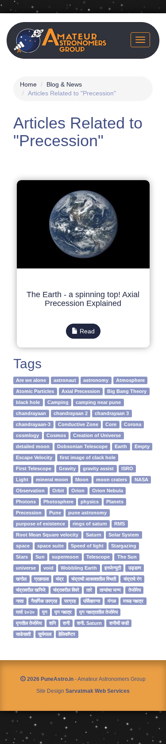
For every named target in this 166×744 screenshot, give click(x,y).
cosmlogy (27, 435)
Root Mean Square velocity (47, 534)
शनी (66, 623)
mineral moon (52, 479)
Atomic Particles (35, 391)
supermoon (65, 556)
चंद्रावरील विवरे (66, 590)
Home (28, 84)
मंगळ (112, 601)
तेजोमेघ (134, 590)
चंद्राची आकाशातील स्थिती (93, 579)
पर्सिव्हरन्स (91, 601)
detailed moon (33, 446)
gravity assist (98, 468)
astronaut (65, 380)
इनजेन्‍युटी (112, 567)
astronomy (95, 380)
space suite (50, 545)
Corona (132, 424)
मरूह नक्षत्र (133, 601)
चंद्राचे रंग (133, 579)
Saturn (93, 534)
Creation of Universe (97, 435)
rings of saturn (90, 523)
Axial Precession (81, 391)
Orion (78, 490)
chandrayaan (31, 413)
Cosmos (56, 435)
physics (90, 501)
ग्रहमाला (41, 579)
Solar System (123, 534)
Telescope (98, 556)
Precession (29, 512)
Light (22, 479)
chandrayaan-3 (33, 424)
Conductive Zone (78, 424)
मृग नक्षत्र (63, 612)
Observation (30, 490)
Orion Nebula (107, 490)
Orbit (58, 490)
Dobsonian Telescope (82, 446)
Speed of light (87, 545)
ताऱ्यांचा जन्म (110, 590)
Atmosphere (130, 380)
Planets (115, 501)
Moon (82, 479)
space (23, 545)
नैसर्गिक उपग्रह (44, 601)
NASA (141, 479)
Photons (26, 501)
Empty (142, 446)
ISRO (127, 468)
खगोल (21, 579)
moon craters (111, 479)
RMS (119, 523)
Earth (121, 446)
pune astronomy (87, 512)
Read (86, 331)
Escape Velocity (34, 457)
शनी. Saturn (89, 623)
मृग (44, 612)
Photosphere (58, 501)
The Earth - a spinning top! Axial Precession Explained (83, 299)
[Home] (60, 40)
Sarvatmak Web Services (98, 691)
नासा (19, 601)
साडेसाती (23, 634)
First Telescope (33, 468)
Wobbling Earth (79, 567)
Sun (40, 556)
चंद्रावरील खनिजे (31, 590)
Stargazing (123, 545)
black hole (28, 402)
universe (26, 567)
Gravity (67, 468)
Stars (22, 556)
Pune (55, 512)
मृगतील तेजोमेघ (29, 623)
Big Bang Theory (127, 391)
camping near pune (98, 402)
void (48, 567)
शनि (52, 623)
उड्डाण (134, 567)
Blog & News (64, 84)
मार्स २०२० (25, 612)
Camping (58, 402)
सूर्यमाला (44, 634)
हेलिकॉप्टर (66, 634)
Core (110, 424)
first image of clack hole (88, 457)
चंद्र (60, 579)
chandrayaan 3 (112, 413)
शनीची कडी (119, 623)
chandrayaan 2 (71, 413)
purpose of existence (40, 523)
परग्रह (70, 601)
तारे (89, 590)
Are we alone (31, 380)
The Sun (127, 556)
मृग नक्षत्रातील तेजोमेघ (98, 612)
